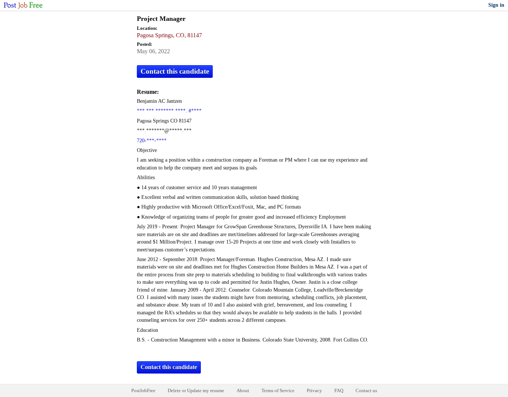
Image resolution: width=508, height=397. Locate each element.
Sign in (496, 5)
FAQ (338, 390)
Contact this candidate (175, 71)
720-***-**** (152, 140)
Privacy (314, 390)
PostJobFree (143, 390)
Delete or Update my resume (196, 390)
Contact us (366, 390)
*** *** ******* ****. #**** (169, 111)
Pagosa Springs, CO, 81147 (169, 35)
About (243, 390)
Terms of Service (278, 390)
